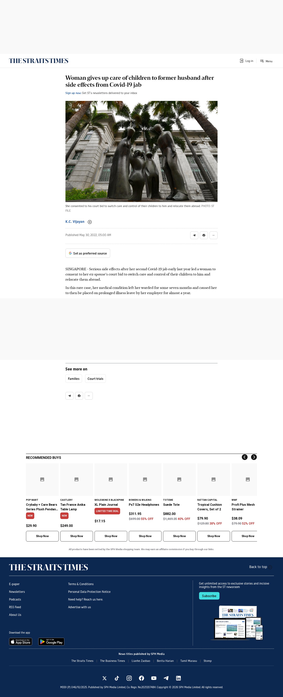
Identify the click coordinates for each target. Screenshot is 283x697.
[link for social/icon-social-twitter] (104, 678)
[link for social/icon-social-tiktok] (117, 678)
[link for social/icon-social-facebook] (141, 678)
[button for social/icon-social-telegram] (194, 235)
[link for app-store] (21, 641)
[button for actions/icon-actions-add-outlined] (89, 222)
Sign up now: (73, 93)
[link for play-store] (51, 641)
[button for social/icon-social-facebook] (204, 235)
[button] (246, 60)
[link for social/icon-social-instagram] (129, 678)
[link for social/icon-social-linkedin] (178, 678)
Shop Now (42, 536)
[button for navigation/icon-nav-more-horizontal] (213, 235)
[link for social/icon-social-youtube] (154, 678)
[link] (38, 60)
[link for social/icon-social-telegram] (166, 678)
